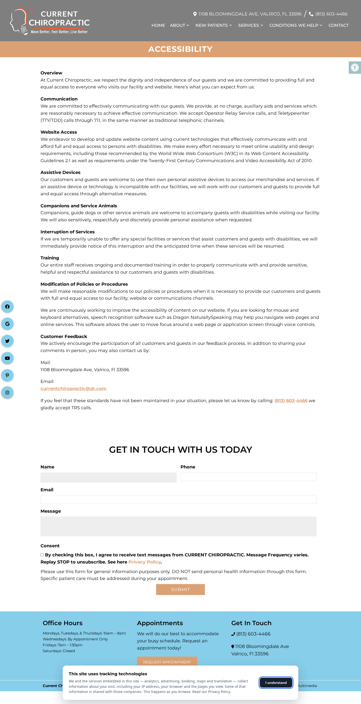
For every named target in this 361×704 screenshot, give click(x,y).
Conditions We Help (293, 25)
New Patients (211, 25)
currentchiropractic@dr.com (74, 388)
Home (158, 25)
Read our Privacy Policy (211, 691)
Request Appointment (167, 662)
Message (51, 511)
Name (47, 467)
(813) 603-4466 (331, 14)
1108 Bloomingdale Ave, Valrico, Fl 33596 (250, 14)
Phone (187, 467)
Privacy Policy (144, 562)
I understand (276, 683)
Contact (339, 25)
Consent (50, 546)
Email (47, 490)
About (177, 25)
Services (248, 25)
